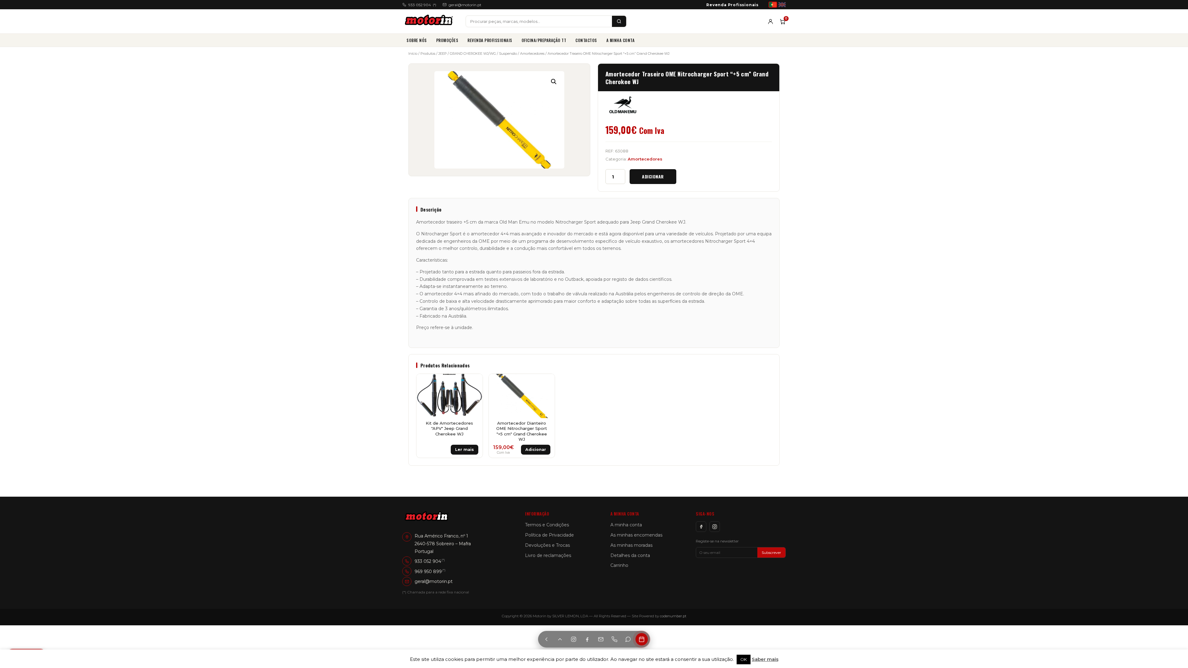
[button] (553, 81)
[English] (782, 4)
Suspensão (508, 53)
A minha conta (620, 40)
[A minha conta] (770, 21)
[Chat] (628, 639)
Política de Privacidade (549, 535)
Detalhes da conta (630, 555)
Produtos (427, 53)
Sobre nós (417, 40)
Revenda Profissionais (732, 4)
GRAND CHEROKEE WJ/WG (473, 53)
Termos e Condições (547, 525)
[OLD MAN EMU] (622, 104)
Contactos (586, 40)
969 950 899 (428, 571)
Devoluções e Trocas (547, 545)
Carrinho (619, 565)
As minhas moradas (631, 545)
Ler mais (464, 449)
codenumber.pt (673, 616)
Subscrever (771, 552)
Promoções (447, 40)
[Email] (601, 639)
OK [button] (743, 659)
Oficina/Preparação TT (544, 40)
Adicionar (653, 176)
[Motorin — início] (430, 21)
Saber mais (765, 659)
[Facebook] (701, 526)
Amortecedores (532, 53)
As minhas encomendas (636, 535)
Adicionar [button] (535, 449)
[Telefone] (614, 639)
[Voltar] (546, 639)
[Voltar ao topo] (560, 639)
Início (412, 53)
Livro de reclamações (548, 555)
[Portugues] (773, 4)
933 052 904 (422, 4)
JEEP (442, 53)
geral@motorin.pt (465, 4)
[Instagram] (714, 526)
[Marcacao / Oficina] (641, 639)
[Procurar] (619, 21)
